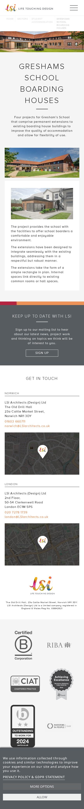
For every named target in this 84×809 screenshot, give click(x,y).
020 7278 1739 (16, 512)
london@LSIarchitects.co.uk (26, 517)
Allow (42, 797)
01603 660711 (15, 421)
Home (9, 19)
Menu (74, 8)
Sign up (42, 353)
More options (42, 786)
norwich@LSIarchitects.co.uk (27, 426)
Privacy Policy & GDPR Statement (34, 777)
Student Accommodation (42, 20)
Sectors (22, 19)
